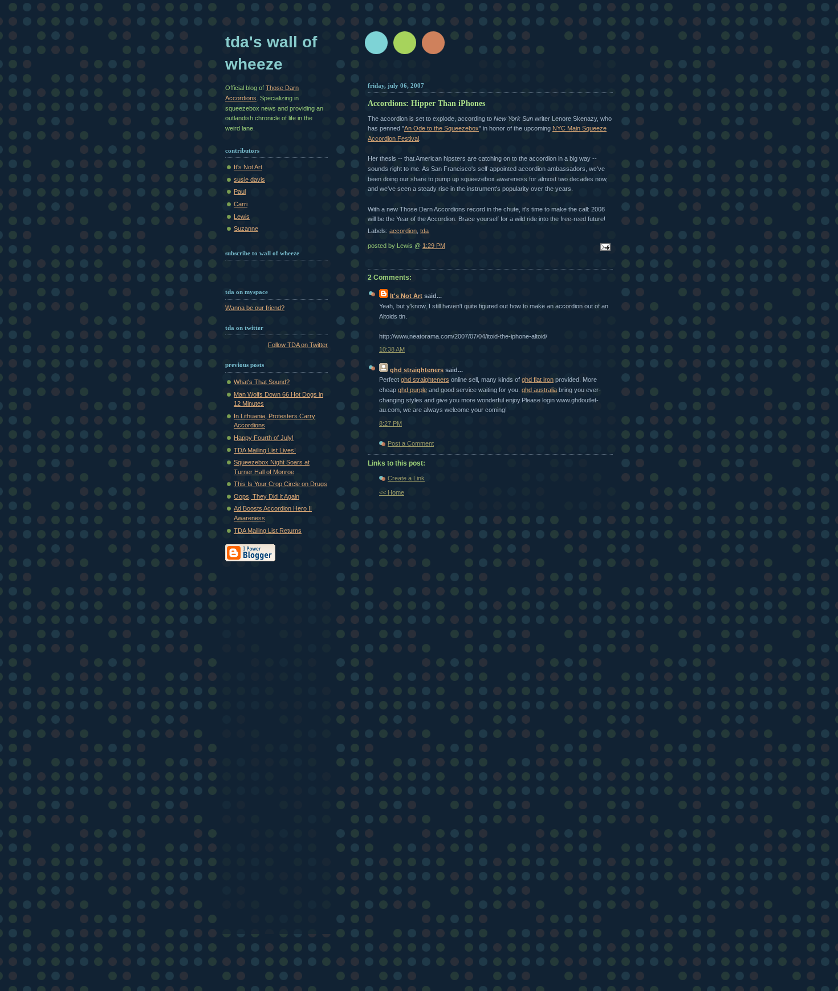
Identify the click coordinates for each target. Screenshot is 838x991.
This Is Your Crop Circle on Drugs (280, 483)
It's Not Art (248, 167)
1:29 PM (433, 245)
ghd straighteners (417, 369)
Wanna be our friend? (254, 307)
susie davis (249, 179)
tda (424, 230)
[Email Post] (604, 247)
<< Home (391, 492)
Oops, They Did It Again (266, 496)
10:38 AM (392, 349)
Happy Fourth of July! (264, 437)
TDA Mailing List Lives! (265, 450)
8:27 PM (390, 423)
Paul (240, 191)
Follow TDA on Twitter (298, 344)
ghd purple (412, 389)
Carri (240, 204)
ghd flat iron (538, 379)
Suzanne (246, 228)
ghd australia (539, 389)
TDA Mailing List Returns (268, 530)
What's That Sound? (262, 381)
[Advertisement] (270, 753)
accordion (403, 230)
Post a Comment (411, 443)
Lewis (242, 216)
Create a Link (406, 478)
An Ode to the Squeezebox (441, 128)
